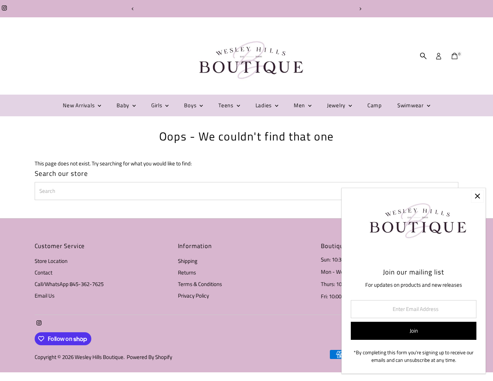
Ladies (264, 105)
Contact (43, 272)
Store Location (51, 261)
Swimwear (411, 105)
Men (300, 105)
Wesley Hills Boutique (99, 357)
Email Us (44, 295)
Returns (187, 272)
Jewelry (337, 105)
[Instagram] (4, 8)
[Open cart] (454, 56)
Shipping (187, 261)
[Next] (360, 9)
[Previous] (133, 9)
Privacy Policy (193, 295)
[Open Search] (423, 56)
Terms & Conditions (200, 284)
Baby (124, 105)
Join (414, 330)
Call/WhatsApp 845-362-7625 (69, 284)
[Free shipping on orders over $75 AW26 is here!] (246, 8)
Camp (374, 105)
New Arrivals (79, 105)
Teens (226, 105)
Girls (157, 105)
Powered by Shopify (149, 357)
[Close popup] (477, 196)
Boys (191, 105)
